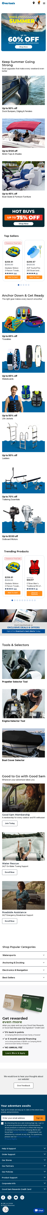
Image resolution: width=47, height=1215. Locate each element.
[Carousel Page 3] (23, 285)
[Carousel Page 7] (27, 600)
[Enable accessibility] (6, 1209)
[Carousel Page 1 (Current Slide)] (18, 285)
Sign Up (39, 1118)
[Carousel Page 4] (26, 285)
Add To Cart (13, 277)
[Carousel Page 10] (34, 600)
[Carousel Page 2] (21, 285)
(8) (37, 589)
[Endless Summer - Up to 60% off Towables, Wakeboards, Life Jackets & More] (23, 32)
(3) (37, 273)
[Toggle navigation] (43, 3)
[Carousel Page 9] (32, 600)
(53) (15, 273)
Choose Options (34, 593)
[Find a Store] (33, 3)
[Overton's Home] (8, 3)
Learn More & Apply (15, 1053)
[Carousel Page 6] (24, 600)
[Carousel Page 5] (28, 285)
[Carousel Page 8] (29, 600)
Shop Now (23, 47)
